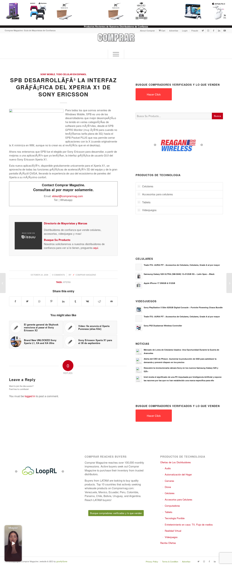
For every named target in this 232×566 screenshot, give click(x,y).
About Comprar (147, 30)
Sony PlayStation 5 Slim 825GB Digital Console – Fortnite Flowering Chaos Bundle (183, 307)
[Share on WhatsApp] (39, 301)
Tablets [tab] (146, 202)
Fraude (194, 30)
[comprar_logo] (116, 41)
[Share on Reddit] (99, 301)
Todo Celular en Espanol (71, 74)
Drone (168, 487)
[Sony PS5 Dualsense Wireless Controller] (38, 11)
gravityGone (61, 561)
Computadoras (172, 505)
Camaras (169, 480)
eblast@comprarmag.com (67, 196)
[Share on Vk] (87, 301)
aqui (95, 248)
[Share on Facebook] (15, 301)
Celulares (170, 493)
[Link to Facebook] (213, 30)
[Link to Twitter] (202, 30)
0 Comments (58, 274)
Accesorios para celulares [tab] (157, 194)
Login (185, 30)
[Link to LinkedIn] (219, 30)
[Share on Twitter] (27, 301)
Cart (163, 30)
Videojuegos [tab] (149, 210)
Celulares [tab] (147, 186)
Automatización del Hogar (178, 474)
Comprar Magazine (86, 274)
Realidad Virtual (173, 530)
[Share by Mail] (111, 301)
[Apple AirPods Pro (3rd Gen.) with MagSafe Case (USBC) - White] (219, 11)
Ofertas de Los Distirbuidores (175, 462)
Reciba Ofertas (168, 543)
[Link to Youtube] (224, 30)
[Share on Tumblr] (75, 301)
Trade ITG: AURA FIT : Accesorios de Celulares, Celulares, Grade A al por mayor (182, 265)
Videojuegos (171, 537)
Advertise (173, 30)
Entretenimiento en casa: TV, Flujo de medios (189, 524)
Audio (168, 468)
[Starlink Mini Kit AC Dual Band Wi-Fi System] (64, 11)
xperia (67, 282)
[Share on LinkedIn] (63, 301)
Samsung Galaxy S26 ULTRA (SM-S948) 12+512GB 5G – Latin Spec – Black (179, 274)
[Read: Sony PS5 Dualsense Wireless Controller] (139, 327)
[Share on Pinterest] (51, 301)
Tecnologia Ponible (175, 518)
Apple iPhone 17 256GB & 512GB (159, 283)
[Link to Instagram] (208, 30)
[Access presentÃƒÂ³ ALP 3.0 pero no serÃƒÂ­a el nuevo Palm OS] (3, 283)
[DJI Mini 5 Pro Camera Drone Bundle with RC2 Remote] (141, 11)
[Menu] (116, 54)
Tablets (168, 512)
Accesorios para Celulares (178, 499)
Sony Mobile (47, 74)
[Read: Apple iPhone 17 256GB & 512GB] (139, 285)
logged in (30, 396)
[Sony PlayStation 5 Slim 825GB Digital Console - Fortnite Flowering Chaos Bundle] (193, 11)
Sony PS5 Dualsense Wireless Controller (163, 325)
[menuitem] (147, 31)
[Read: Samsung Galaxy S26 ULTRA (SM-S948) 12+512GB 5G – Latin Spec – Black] (139, 276)
